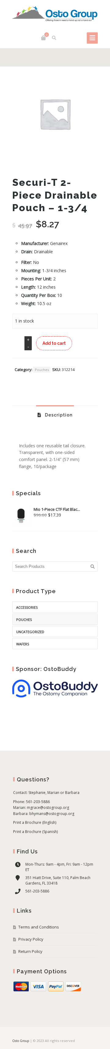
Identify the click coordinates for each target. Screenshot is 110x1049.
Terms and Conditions (38, 927)
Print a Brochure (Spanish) (35, 831)
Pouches (42, 369)
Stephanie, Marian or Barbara (53, 792)
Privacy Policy (30, 939)
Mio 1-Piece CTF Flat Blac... (57, 509)
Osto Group (20, 1041)
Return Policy (30, 951)
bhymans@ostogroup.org (51, 813)
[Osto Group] (55, 14)
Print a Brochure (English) (34, 822)
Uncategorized (30, 631)
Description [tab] (58, 415)
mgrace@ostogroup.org (48, 807)
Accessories (27, 607)
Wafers (22, 644)
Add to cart (54, 343)
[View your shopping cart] (43, 38)
